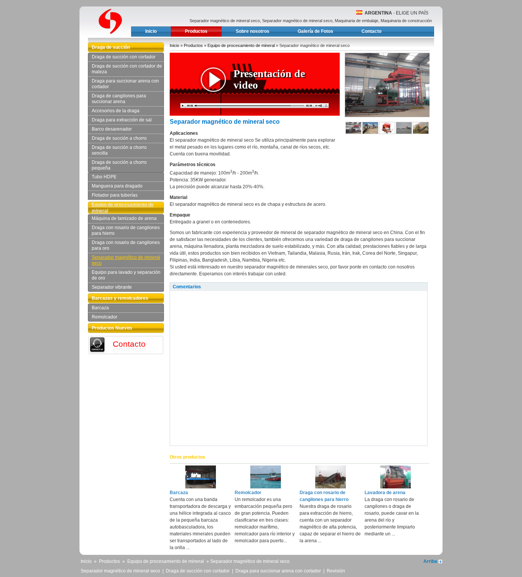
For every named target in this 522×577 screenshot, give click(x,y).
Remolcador (104, 317)
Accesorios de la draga (115, 110)
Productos (196, 31)
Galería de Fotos (315, 31)
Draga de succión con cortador (124, 57)
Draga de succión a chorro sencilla (119, 150)
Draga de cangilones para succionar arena (119, 98)
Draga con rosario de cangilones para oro (126, 245)
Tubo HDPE (104, 176)
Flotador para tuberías (115, 195)
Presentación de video (269, 79)
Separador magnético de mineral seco (126, 260)
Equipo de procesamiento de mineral (123, 207)
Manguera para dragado (117, 186)
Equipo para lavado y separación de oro (126, 275)
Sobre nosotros (252, 31)
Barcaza (100, 307)
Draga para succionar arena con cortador (125, 83)
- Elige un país (396, 13)
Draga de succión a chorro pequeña (119, 165)
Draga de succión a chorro (119, 138)
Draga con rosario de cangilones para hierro (126, 230)
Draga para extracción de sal (122, 120)
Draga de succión (111, 47)
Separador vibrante (112, 287)
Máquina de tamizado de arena (124, 218)
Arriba (430, 561)
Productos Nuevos (112, 328)
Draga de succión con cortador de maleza (127, 68)
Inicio (151, 31)
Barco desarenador (112, 129)
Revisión (336, 571)
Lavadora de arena (385, 492)
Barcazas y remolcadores (120, 298)
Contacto (371, 31)
